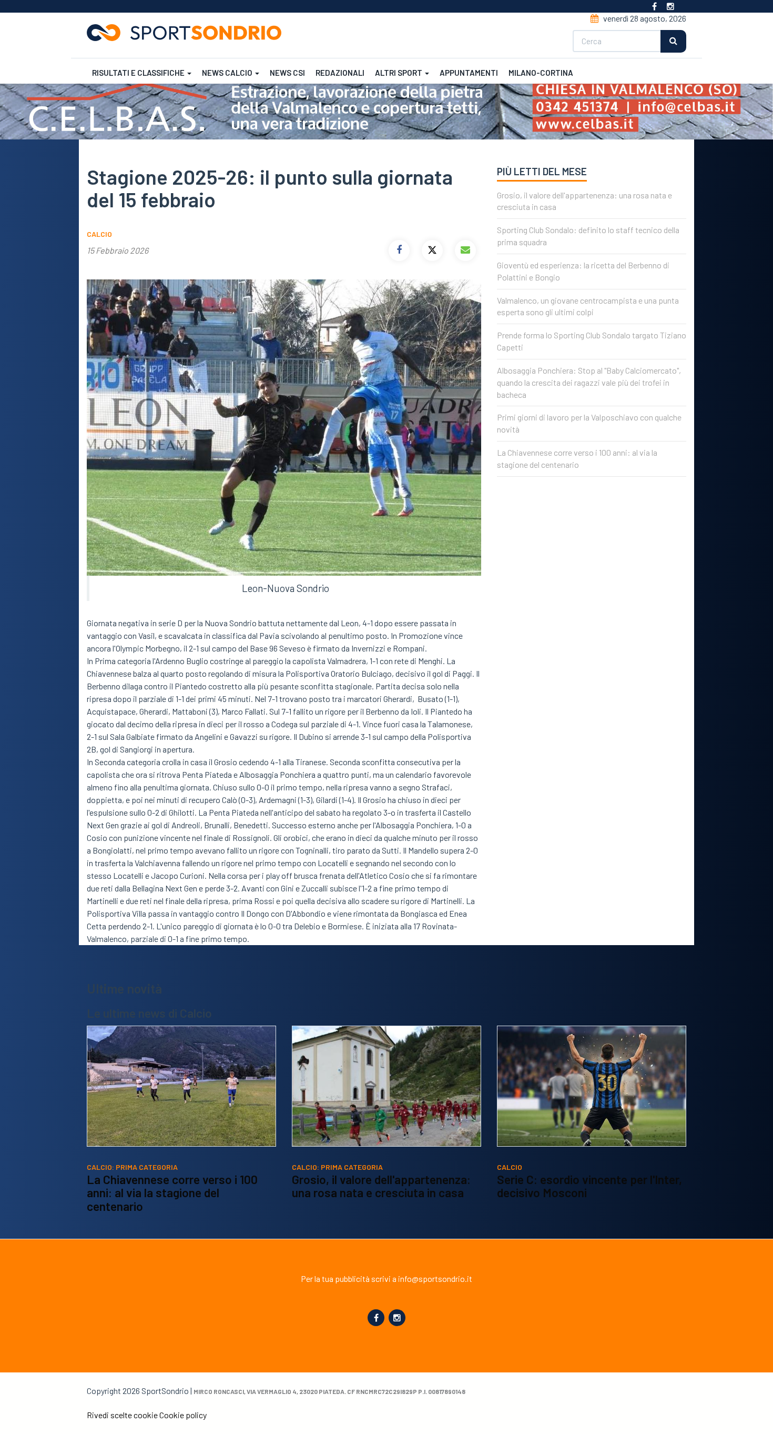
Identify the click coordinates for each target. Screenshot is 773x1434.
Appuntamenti (469, 72)
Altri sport (399, 72)
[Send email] (465, 250)
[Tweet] (432, 250)
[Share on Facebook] (399, 250)
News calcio (228, 72)
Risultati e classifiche (139, 72)
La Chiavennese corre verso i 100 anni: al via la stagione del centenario (172, 1193)
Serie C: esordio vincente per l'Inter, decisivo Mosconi (589, 1186)
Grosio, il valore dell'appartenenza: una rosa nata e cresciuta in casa (381, 1186)
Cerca (673, 41)
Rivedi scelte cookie (122, 1415)
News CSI (287, 72)
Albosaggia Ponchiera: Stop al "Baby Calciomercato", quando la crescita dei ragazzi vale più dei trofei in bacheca (589, 382)
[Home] (188, 32)
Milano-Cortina (540, 72)
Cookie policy (183, 1415)
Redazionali (340, 72)
